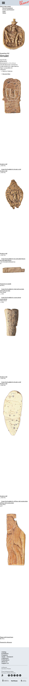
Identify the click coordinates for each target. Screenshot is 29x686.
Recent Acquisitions (7, 8)
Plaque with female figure (6, 637)
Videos (4, 13)
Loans (4, 11)
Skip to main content (5, 6)
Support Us (5, 663)
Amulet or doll (3, 164)
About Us (4, 661)
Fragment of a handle (5, 283)
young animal (3, 299)
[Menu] (3, 3)
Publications (5, 660)
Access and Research (8, 9)
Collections (5, 658)
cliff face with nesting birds (7, 503)
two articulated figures (5, 260)
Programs (4, 655)
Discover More (6, 74)
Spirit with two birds (5, 290)
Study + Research (7, 657)
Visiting (3, 652)
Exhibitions (4, 653)
